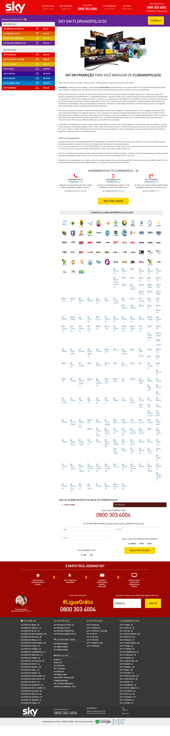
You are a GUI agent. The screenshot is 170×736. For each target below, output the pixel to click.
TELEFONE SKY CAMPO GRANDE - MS (33, 617)
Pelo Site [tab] (121, 478)
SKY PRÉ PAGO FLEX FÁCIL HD (64, 599)
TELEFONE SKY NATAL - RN (30, 644)
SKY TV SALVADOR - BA (127, 665)
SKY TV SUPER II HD (93, 602)
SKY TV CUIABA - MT (126, 620)
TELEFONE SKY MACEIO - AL (30, 638)
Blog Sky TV (58, 636)
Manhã (133, 517)
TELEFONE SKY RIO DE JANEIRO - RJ (33, 662)
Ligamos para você (61, 654)
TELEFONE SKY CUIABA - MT (30, 620)
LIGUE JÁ (153, 577)
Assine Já (57, 633)
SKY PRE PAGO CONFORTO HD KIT (65, 608)
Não (84, 529)
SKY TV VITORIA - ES (126, 677)
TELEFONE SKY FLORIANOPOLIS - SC (33, 626)
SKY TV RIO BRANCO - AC (128, 659)
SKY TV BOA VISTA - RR (127, 611)
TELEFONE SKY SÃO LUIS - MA (31, 668)
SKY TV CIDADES (59, 642)
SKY (67, 683)
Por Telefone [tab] (69, 478)
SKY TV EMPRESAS (93, 620)
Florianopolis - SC (75, 182)
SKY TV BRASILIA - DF (127, 614)
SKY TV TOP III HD (92, 614)
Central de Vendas (157, 4)
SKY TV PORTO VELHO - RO (129, 653)
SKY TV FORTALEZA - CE (128, 629)
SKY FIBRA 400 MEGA (61, 620)
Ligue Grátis (87, 5)
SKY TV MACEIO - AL (126, 638)
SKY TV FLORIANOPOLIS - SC (129, 626)
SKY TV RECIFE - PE (126, 656)
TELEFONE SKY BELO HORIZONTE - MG (34, 608)
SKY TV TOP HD (92, 608)
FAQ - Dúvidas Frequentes (63, 657)
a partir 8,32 (66, 9)
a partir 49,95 (127, 9)
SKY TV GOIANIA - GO (126, 632)
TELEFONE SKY (59, 645)
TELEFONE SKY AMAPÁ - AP (30, 599)
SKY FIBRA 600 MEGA (61, 617)
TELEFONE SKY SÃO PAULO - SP (31, 671)
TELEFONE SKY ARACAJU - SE (31, 602)
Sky (167, 160)
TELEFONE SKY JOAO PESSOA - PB (32, 635)
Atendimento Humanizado (156, 11)
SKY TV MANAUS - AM (127, 641)
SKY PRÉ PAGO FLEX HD (62, 602)
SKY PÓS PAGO (48, 6)
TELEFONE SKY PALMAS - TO (30, 647)
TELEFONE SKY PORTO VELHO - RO (32, 653)
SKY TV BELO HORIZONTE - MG (130, 608)
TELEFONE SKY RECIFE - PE (30, 656)
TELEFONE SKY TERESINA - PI (31, 674)
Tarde (141, 517)
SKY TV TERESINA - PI (127, 674)
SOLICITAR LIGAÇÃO (140, 524)
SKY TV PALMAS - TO (127, 647)
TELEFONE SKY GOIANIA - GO (30, 632)
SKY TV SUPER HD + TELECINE (97, 605)
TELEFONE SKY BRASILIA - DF (31, 614)
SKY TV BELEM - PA (126, 605)
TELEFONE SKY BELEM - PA (30, 605)
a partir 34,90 (109, 9)
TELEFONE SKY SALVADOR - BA (31, 665)
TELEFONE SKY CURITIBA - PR (31, 623)
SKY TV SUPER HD (93, 599)
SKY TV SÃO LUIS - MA (127, 668)
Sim (91, 529)
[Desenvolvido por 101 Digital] (119, 695)
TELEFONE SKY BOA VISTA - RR (31, 611)
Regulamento (125, 687)
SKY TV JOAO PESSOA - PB (129, 635)
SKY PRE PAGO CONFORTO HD (64, 605)
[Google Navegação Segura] (103, 695)
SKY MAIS (127, 6)
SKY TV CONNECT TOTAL (95, 617)
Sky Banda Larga (60, 648)
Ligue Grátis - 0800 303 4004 (64, 651)
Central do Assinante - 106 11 (65, 660)
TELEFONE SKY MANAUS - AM (31, 641)
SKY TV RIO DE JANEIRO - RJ (129, 662)
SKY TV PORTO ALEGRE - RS (129, 650)
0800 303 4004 (87, 9)
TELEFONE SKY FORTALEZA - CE (32, 629)
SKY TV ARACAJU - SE (127, 602)
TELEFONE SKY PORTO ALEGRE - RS (33, 650)
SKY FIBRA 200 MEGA (61, 623)
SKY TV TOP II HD (92, 611)
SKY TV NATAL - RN (126, 644)
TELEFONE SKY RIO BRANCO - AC (32, 659)
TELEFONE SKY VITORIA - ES (30, 677)
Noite (150, 517)
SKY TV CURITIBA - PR (127, 623)
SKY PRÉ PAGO (66, 6)
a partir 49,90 (48, 9)
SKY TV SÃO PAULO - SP (128, 671)
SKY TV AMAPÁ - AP (126, 599)
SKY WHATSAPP (59, 639)
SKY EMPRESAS (109, 6)
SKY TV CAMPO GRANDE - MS (129, 617)
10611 (158, 191)
